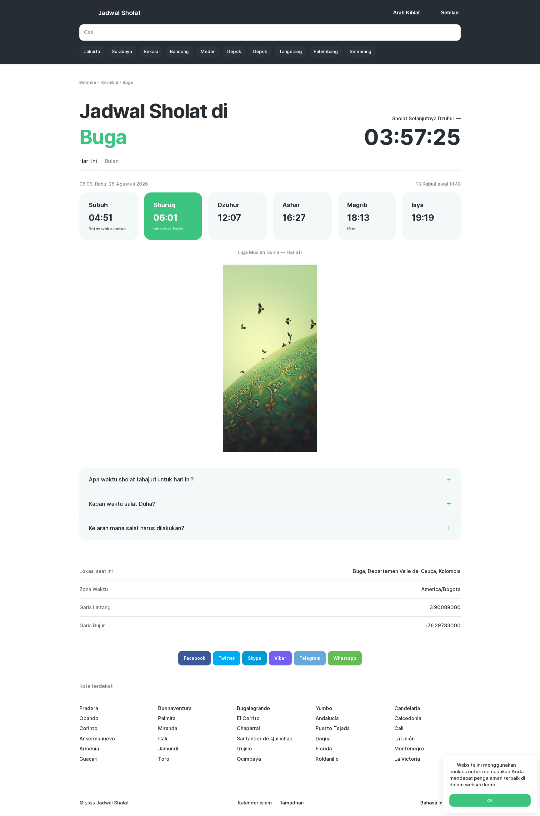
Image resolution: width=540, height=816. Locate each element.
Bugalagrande (253, 708)
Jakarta (92, 51)
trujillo (244, 748)
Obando (88, 718)
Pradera (88, 708)
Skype (254, 658)
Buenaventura (175, 708)
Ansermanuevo (97, 738)
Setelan (450, 12)
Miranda (167, 728)
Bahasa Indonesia (440, 803)
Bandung (179, 51)
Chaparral (248, 728)
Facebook (194, 658)
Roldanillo (327, 759)
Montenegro (409, 748)
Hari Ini (88, 161)
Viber (280, 658)
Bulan (112, 161)
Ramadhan (291, 803)
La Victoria (407, 759)
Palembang (326, 51)
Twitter (226, 658)
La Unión (404, 738)
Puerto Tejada (333, 728)
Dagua (323, 738)
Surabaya (122, 51)
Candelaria (407, 708)
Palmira (167, 718)
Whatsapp (344, 658)
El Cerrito (248, 718)
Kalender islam (255, 803)
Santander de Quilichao (264, 738)
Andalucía (327, 718)
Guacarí (88, 759)
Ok (490, 800)
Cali (398, 728)
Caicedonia (407, 718)
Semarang (360, 51)
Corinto (88, 728)
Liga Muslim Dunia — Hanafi (270, 252)
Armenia (89, 748)
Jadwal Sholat (119, 13)
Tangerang (290, 51)
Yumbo (324, 708)
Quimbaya (249, 759)
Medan (208, 51)
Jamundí (168, 748)
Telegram (309, 658)
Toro (163, 759)
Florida (324, 748)
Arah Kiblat (406, 12)
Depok (234, 51)
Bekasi (151, 51)
